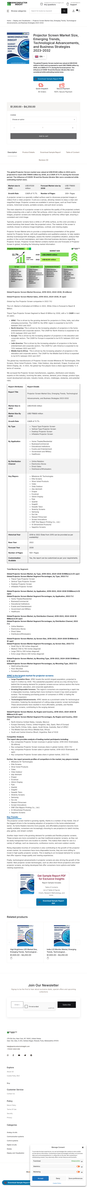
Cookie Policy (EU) (13, 1076)
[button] (83, 1147)
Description (12, 152)
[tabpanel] (18, 48)
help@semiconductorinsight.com (18, 1046)
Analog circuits (12, 1132)
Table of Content (72, 152)
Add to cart (43, 136)
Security (10, 1113)
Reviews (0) (43, 160)
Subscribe (67, 1005)
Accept (40, 1178)
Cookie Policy (57, 1183)
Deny (58, 1178)
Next (77, 942)
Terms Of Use (11, 1109)
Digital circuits (12, 1145)
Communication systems (15, 1136)
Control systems (12, 1141)
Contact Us (11, 1094)
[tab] (12, 152)
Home (9, 20)
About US (10, 1072)
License (13, 115)
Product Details (28, 152)
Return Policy (11, 1105)
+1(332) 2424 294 (13, 1049)
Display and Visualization (21, 20)
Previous (9, 942)
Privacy (9, 1117)
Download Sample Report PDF (50, 79)
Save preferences (75, 1178)
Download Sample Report (50, 152)
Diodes (9, 1149)
